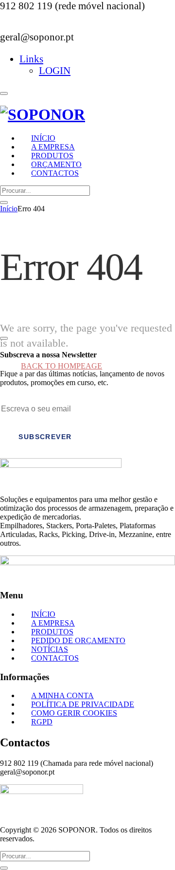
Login (54, 70)
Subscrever (44, 437)
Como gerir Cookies (74, 713)
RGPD (41, 722)
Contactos (55, 173)
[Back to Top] (4, 338)
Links (31, 58)
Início (9, 208)
